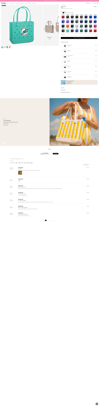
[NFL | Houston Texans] (86, 25)
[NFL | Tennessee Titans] (86, 21)
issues (17, 162)
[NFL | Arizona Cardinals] (63, 16)
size (10, 162)
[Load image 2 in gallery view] (5, 47)
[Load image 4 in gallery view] (10, 47)
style (22, 162)
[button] (97, 3)
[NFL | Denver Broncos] (86, 16)
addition (28, 162)
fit (12, 162)
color (14, 162)
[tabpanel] (79, 23)
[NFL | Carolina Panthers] (77, 16)
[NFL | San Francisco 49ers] (90, 30)
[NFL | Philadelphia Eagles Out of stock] (86, 30)
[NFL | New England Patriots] (72, 21)
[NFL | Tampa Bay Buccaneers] (95, 30)
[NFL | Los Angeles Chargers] (95, 16)
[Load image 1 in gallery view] (2, 47)
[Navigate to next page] (55, 220)
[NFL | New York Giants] (77, 30)
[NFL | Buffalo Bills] (95, 21)
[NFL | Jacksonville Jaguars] (90, 25)
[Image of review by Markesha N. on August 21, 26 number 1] (20, 173)
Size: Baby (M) (63, 34)
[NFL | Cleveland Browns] (81, 16)
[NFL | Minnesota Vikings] (67, 21)
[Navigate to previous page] (44, 220)
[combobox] (86, 164)
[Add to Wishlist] (58, 5)
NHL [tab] (69, 12)
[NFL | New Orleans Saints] (72, 30)
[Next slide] (58, 24)
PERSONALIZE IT (69, 83)
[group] (49, 122)
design (25, 162)
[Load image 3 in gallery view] (7, 47)
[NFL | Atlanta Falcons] (67, 16)
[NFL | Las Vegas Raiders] (63, 30)
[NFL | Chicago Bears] (63, 25)
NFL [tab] (63, 12)
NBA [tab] (65, 12)
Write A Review (55, 153)
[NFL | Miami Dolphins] (67, 30)
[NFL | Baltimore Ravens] (72, 16)
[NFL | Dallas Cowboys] (72, 25)
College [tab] (72, 12)
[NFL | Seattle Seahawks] (81, 21)
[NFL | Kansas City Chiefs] (95, 25)
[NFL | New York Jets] (81, 30)
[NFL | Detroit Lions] (77, 25)
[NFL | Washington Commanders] (90, 21)
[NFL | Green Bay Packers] (81, 25)
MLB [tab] (67, 12)
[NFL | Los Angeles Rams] (63, 21)
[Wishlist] (95, 3)
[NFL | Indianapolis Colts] (90, 16)
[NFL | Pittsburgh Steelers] (77, 21)
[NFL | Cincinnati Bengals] (67, 25)
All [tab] (61, 12)
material (20, 162)
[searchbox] (12, 158)
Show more (31, 162)
